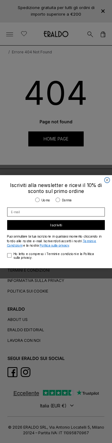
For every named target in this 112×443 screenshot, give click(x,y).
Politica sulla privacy (54, 245)
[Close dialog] (107, 180)
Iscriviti (56, 225)
